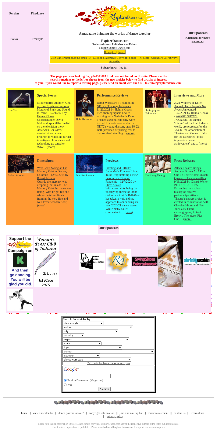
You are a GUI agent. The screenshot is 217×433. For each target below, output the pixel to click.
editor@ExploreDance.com (114, 47)
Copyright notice (126, 57)
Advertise (114, 61)
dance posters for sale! (71, 413)
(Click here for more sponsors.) (197, 39)
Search (121, 52)
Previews (112, 161)
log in (123, 67)
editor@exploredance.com (165, 83)
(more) (51, 147)
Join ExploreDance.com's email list (71, 57)
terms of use (197, 413)
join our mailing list (131, 413)
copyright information (101, 413)
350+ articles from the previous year (108, 363)
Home (107, 52)
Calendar (156, 57)
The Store (143, 57)
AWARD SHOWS (187, 116)
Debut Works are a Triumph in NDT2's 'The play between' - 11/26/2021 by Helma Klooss (115, 106)
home (24, 413)
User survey (170, 57)
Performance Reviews (112, 95)
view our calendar (43, 413)
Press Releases (184, 161)
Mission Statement (104, 57)
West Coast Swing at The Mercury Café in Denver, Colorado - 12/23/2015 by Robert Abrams (52, 173)
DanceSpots (45, 161)
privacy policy (115, 416)
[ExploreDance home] (114, 26)
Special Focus (47, 95)
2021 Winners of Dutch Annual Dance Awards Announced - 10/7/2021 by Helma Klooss (191, 108)
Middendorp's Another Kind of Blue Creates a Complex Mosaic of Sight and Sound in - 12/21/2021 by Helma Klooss (54, 109)
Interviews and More (189, 95)
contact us (179, 413)
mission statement (158, 413)
